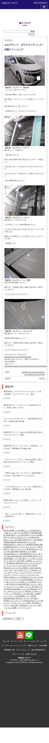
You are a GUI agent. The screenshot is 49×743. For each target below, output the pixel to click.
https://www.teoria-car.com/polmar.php (17, 357)
